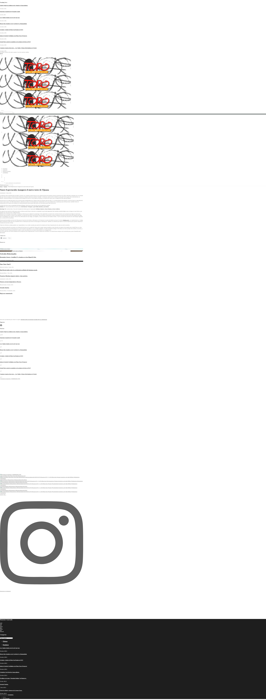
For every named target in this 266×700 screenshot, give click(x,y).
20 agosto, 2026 (3, 38)
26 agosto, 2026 (3, 20)
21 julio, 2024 (3, 14)
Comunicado (2, 192)
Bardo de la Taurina (4, 267)
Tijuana (5, 186)
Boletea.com (66, 220)
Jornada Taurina (7, 171)
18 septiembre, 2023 (11, 290)
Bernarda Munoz (3, 273)
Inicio (1, 186)
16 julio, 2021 (8, 278)
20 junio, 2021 (3, 693)
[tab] (43, 641)
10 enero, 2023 (10, 284)
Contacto (5, 170)
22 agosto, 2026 (3, 26)
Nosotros (5, 168)
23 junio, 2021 (3, 681)
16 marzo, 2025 (3, 8)
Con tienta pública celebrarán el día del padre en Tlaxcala (11, 251)
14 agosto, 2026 (3, 50)
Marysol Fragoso (3, 284)
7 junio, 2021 (3, 687)
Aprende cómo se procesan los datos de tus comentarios (34, 319)
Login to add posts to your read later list (13, 182)
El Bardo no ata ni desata (5, 248)
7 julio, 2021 (9, 273)
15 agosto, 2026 (3, 44)
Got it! (1, 53)
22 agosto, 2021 (3, 675)
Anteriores (5, 172)
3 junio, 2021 (11, 267)
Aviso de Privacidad (6, 698)
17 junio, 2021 (8, 192)
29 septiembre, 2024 (9, 260)
